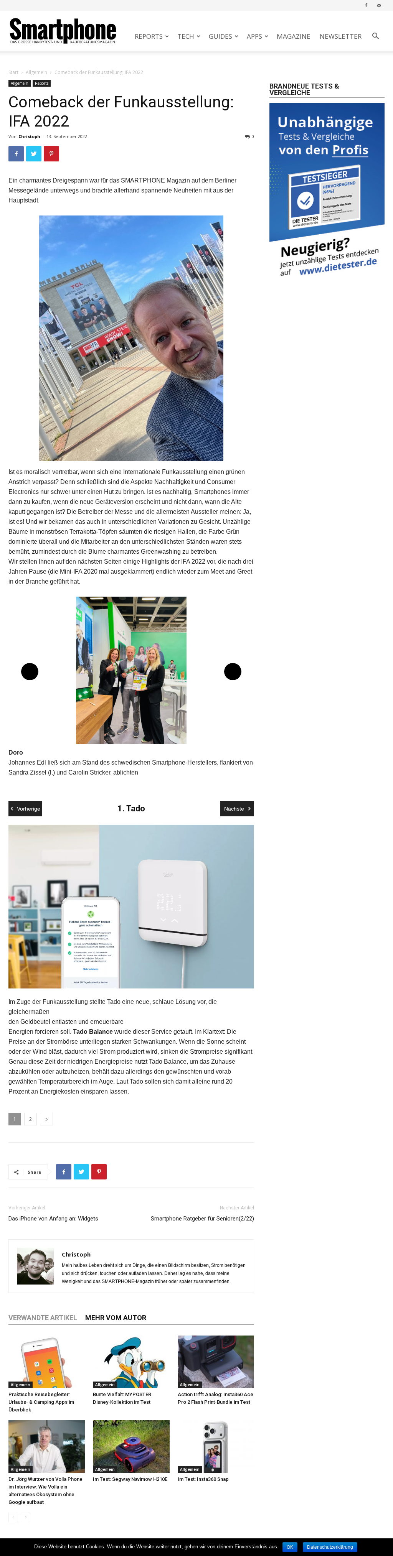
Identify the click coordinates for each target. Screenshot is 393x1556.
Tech (185, 36)
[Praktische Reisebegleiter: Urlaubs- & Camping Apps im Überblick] (46, 1362)
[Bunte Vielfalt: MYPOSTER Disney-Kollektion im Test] (131, 1362)
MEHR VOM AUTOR (115, 1318)
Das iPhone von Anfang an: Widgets (53, 1218)
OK (290, 1547)
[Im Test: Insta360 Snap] (216, 1446)
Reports (149, 36)
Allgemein (36, 72)
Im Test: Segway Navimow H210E (130, 1479)
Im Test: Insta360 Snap (203, 1479)
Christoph (29, 136)
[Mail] (379, 5)
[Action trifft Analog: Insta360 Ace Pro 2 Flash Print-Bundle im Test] (216, 1362)
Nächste (234, 809)
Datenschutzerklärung (330, 1547)
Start (13, 72)
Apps (254, 36)
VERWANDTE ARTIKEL (42, 1318)
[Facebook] (366, 5)
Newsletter (341, 36)
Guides (220, 36)
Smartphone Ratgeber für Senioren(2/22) (202, 1218)
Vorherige (28, 809)
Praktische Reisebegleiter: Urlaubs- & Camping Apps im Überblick (41, 1402)
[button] (375, 37)
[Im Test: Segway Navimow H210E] (131, 1446)
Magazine (293, 36)
